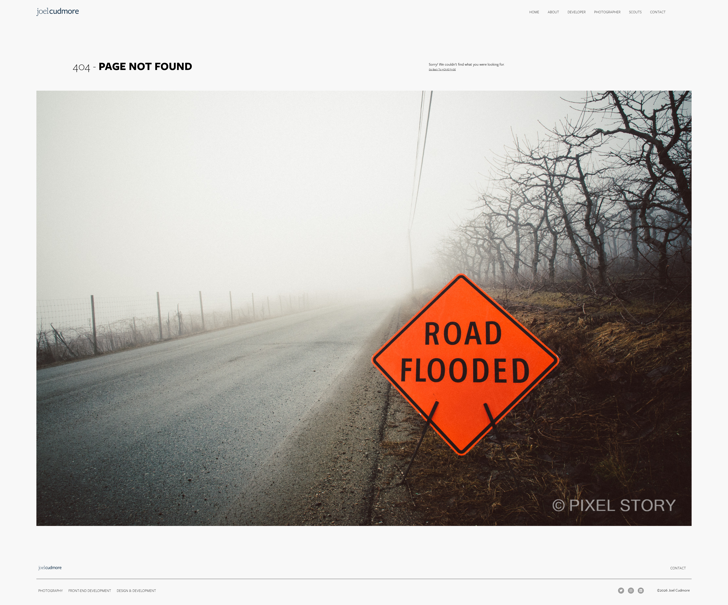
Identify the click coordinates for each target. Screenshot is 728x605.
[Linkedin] (641, 591)
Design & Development (136, 590)
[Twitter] (621, 591)
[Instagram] (631, 591)
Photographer (607, 11)
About (553, 11)
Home (534, 11)
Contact (658, 11)
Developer (577, 11)
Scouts (635, 11)
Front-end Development (89, 590)
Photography (50, 590)
